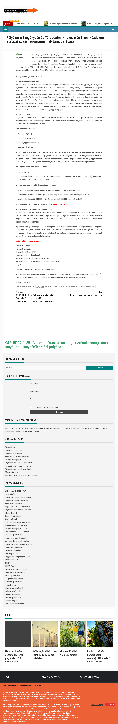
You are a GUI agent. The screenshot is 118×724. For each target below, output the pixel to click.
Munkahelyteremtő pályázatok (17, 541)
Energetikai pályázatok (14, 579)
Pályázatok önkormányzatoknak (17, 507)
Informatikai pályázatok (14, 588)
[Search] (113, 29)
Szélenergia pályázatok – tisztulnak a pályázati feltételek (45, 655)
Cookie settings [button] (97, 705)
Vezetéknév (34, 391)
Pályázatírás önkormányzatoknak (18, 469)
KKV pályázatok (11, 519)
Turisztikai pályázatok (13, 535)
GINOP (7, 563)
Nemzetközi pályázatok (14, 604)
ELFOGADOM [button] (110, 705)
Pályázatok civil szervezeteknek (18, 510)
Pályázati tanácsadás (13, 453)
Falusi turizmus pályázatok (15, 538)
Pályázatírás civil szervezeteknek (18, 466)
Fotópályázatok (11, 585)
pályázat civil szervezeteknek (68, 286)
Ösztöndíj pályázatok (13, 516)
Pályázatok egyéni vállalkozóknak (18, 544)
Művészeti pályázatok (14, 547)
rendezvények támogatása (25, 288)
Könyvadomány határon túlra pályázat (86, 293)
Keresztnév (34, 383)
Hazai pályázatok (11, 494)
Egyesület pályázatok (27, 286)
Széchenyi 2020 (11, 560)
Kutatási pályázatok (12, 594)
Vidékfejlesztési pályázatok (16, 525)
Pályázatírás (10, 447)
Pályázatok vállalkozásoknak (16, 500)
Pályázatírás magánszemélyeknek (18, 463)
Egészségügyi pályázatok (15, 572)
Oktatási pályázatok (13, 601)
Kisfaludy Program (12, 554)
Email (32, 399)
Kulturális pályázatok (13, 550)
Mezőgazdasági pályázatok (16, 529)
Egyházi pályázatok (12, 575)
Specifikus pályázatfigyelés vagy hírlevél (21, 475)
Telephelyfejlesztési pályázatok (17, 522)
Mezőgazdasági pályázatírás (16, 460)
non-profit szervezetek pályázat (46, 286)
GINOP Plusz (10, 566)
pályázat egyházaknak (87, 286)
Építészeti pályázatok (13, 582)
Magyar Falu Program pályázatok (18, 557)
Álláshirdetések (11, 513)
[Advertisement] (59, 322)
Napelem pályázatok (13, 597)
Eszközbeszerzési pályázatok (17, 532)
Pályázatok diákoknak (13, 503)
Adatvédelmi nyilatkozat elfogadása (46, 407)
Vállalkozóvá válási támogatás (17, 569)
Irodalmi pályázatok (12, 591)
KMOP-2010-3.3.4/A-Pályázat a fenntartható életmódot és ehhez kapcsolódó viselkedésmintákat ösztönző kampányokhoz (35, 296)
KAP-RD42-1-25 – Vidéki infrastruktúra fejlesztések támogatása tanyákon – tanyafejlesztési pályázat (56, 344)
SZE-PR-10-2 (40, 288)
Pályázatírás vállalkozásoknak (17, 456)
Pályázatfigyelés (11, 472)
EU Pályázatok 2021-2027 (15, 491)
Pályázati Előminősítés (14, 450)
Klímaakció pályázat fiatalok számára (47, 24)
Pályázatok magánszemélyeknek (18, 497)
